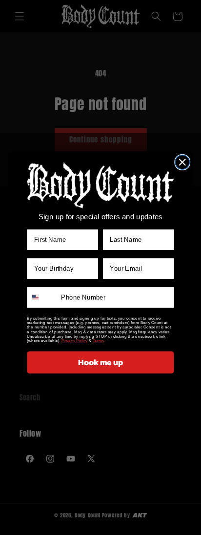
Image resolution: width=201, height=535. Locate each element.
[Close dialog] (182, 162)
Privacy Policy (74, 340)
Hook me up (100, 362)
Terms (98, 340)
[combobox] (42, 297)
